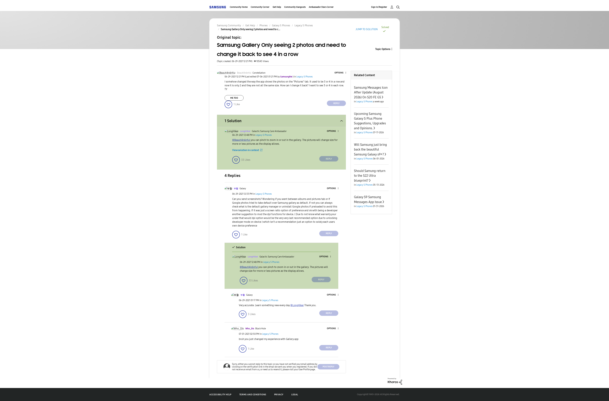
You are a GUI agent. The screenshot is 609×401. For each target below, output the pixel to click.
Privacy (278, 394)
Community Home (239, 7)
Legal (294, 394)
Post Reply (328, 366)
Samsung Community (229, 25)
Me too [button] (234, 98)
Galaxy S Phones (281, 25)
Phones (263, 25)
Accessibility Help (220, 394)
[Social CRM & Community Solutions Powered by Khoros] (395, 381)
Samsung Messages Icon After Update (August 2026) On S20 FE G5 (371, 92)
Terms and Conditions (252, 394)
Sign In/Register (379, 7)
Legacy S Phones (304, 25)
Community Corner (260, 7)
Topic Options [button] (382, 49)
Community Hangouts (295, 7)
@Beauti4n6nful (241, 139)
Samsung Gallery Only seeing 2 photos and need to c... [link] (250, 29)
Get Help (277, 7)
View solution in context (245, 150)
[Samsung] (217, 7)
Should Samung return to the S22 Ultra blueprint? (369, 175)
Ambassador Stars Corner (321, 7)
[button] (340, 72)
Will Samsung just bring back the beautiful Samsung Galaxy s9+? (370, 149)
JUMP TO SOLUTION (367, 29)
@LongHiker (297, 305)
